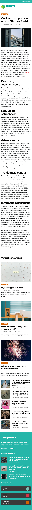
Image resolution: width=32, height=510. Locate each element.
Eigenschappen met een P (12, 287)
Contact (11, 448)
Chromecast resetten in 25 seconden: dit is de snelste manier (20, 475)
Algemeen (4, 14)
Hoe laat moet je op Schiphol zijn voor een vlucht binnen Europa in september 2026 (19, 459)
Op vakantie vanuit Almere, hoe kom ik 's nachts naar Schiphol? (20, 423)
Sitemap (4, 448)
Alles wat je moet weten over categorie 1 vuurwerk (13, 367)
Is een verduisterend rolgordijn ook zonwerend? (14, 328)
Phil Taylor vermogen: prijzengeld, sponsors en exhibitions (19, 403)
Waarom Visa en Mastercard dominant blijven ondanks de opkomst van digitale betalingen (21, 383)
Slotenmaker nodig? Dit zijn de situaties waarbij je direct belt (21, 413)
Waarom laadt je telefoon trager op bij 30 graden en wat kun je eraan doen (19, 467)
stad (27, 72)
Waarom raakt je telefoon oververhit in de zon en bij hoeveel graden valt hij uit (20, 393)
